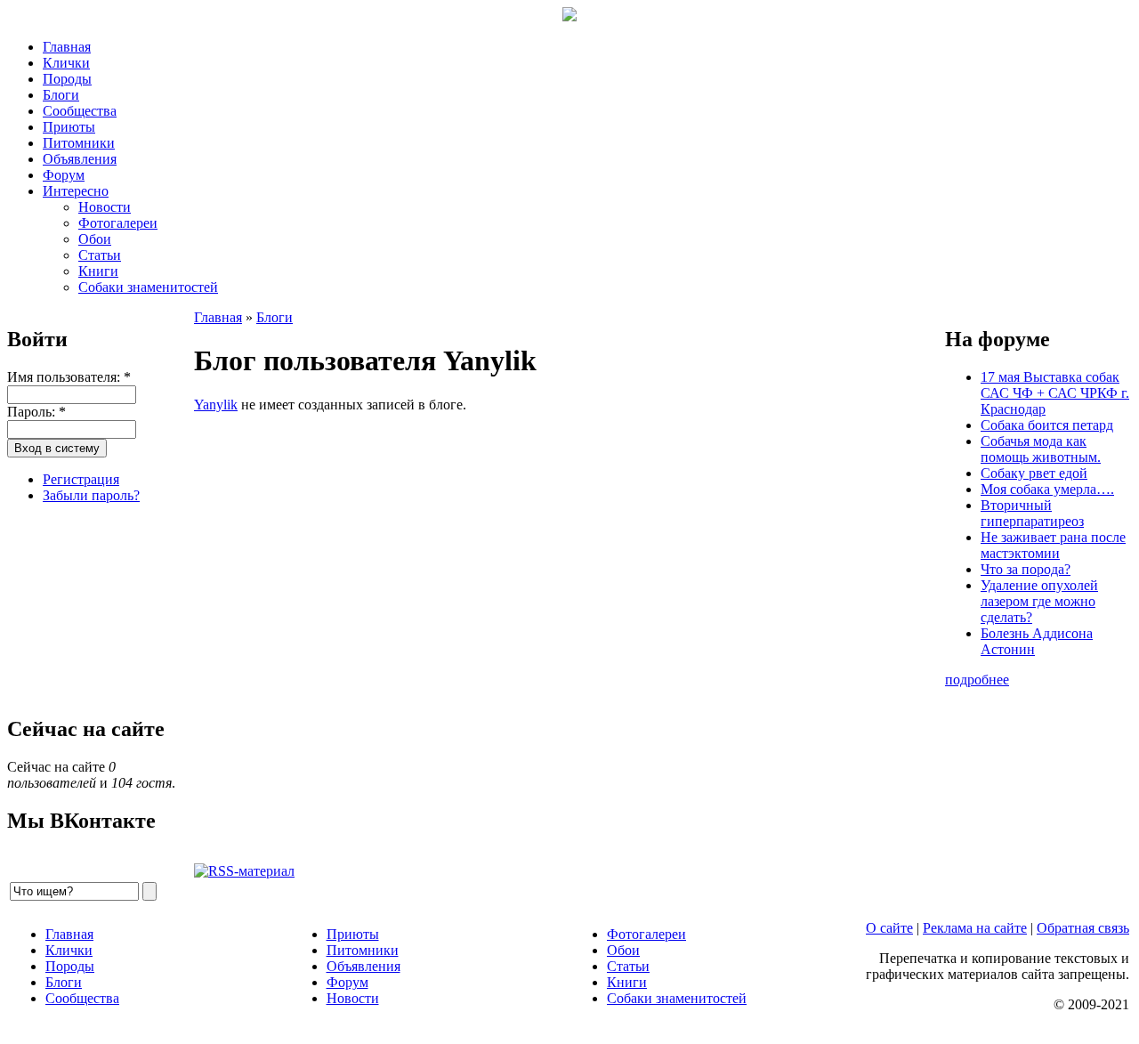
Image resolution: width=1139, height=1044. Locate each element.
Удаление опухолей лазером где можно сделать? (1039, 601)
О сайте (889, 927)
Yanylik (216, 404)
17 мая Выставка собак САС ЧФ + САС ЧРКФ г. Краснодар (1055, 393)
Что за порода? (1025, 569)
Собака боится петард (1047, 425)
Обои (94, 239)
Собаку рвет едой (1034, 473)
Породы (67, 78)
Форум (64, 174)
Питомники (79, 142)
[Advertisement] (96, 607)
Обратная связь (1083, 927)
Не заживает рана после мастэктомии (1053, 545)
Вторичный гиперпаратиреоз (1032, 513)
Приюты (69, 126)
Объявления (80, 158)
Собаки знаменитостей (148, 287)
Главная (67, 46)
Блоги (61, 94)
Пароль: (36, 411)
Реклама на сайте (975, 927)
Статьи (99, 255)
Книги (98, 271)
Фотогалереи (118, 223)
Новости (104, 206)
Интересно (76, 190)
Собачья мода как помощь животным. (1041, 449)
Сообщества (80, 110)
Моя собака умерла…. (1047, 489)
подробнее (977, 679)
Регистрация (81, 479)
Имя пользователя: (69, 376)
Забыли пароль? (91, 495)
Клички (66, 62)
